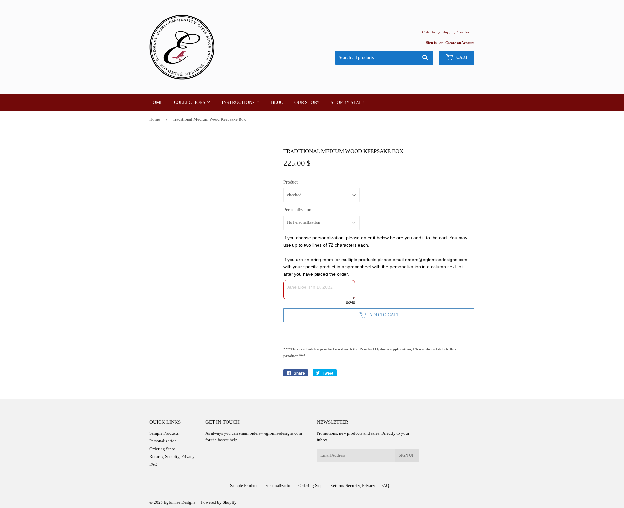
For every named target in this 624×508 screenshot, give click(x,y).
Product (290, 182)
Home (156, 102)
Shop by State (347, 102)
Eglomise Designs (179, 502)
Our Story (307, 102)
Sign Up (406, 455)
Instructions (239, 102)
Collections (190, 102)
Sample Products (164, 433)
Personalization (297, 209)
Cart (461, 57)
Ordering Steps (163, 448)
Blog (277, 102)
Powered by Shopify (219, 502)
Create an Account (459, 42)
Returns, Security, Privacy (172, 456)
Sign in (431, 42)
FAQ (153, 464)
